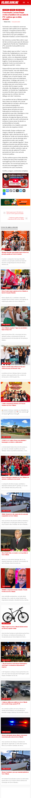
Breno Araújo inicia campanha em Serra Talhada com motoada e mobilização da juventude (15, 478)
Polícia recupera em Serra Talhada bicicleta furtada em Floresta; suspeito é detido (15, 627)
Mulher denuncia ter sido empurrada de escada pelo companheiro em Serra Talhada (15, 515)
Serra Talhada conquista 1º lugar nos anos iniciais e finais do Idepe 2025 (14, 328)
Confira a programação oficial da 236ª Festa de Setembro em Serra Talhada (13, 404)
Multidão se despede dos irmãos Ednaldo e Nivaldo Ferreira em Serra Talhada (14, 590)
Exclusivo (5, 9)
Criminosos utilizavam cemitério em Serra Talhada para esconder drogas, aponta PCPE (14, 703)
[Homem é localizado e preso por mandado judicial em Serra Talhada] (15, 761)
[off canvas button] (24, 2)
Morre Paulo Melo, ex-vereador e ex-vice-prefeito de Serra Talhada (15, 553)
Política (12, 9)
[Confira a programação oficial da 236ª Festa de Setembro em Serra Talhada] (15, 392)
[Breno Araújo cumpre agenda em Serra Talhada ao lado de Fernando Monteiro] (15, 279)
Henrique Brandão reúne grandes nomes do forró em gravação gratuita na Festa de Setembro (15, 253)
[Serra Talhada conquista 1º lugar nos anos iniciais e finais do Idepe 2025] (15, 316)
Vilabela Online (7, 21)
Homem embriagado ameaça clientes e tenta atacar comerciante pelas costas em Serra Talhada (14, 736)
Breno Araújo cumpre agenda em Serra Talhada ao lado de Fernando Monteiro (15, 292)
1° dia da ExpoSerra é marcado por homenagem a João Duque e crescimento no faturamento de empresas (14, 665)
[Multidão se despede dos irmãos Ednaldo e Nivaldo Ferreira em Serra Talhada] (15, 578)
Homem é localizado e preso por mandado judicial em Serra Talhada (15, 773)
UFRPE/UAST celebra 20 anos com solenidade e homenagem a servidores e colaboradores (14, 441)
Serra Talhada (20, 9)
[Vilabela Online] (10, 2)
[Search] (28, 2)
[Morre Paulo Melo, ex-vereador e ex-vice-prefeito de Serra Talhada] (15, 540)
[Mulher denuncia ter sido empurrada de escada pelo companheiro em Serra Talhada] (15, 503)
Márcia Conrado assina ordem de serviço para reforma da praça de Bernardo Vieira (13, 367)
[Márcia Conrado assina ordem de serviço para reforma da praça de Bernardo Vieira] (15, 355)
